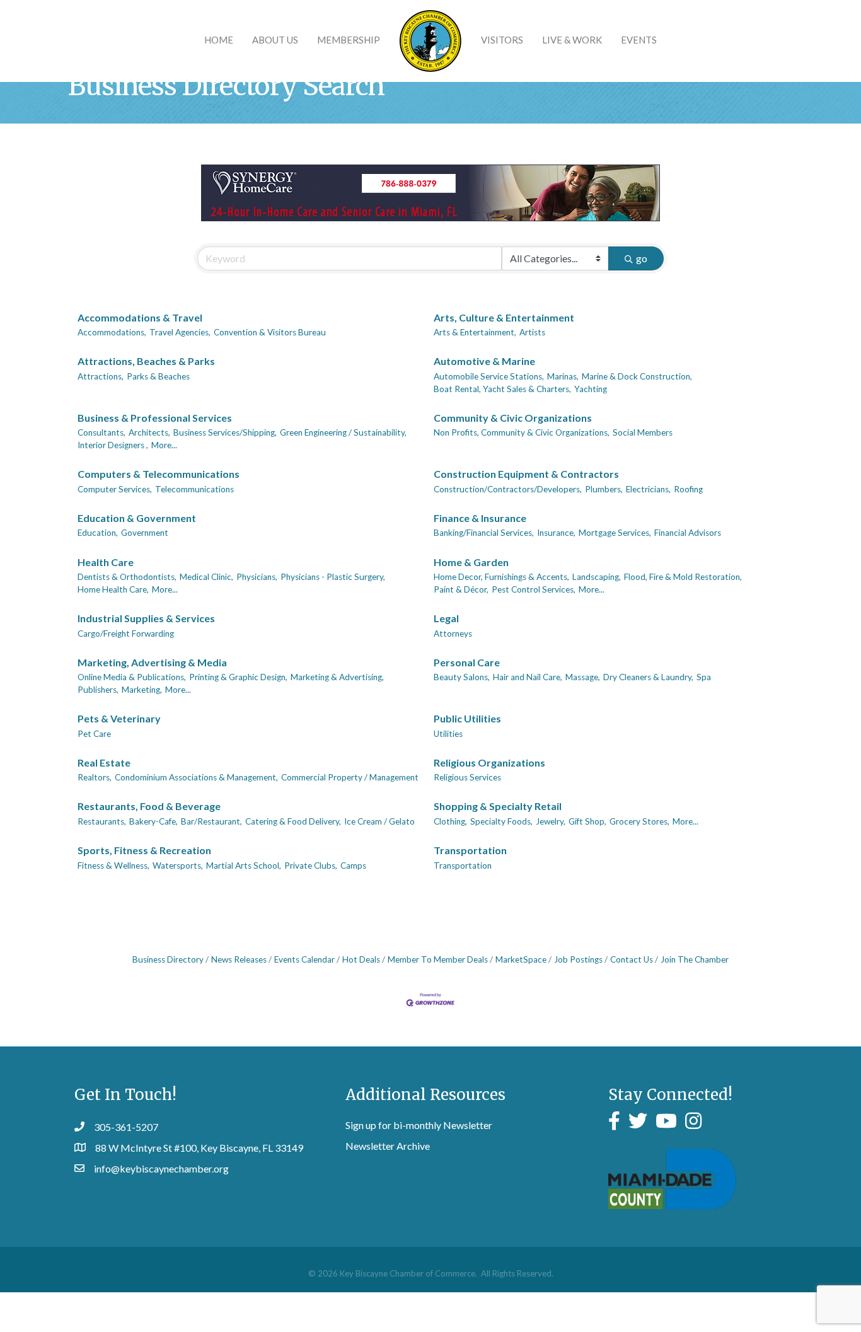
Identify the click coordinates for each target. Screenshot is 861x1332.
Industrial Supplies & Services (146, 618)
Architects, (149, 432)
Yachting (590, 389)
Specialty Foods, (501, 821)
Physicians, (256, 577)
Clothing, (450, 821)
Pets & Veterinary (119, 718)
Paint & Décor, (461, 589)
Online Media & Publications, (132, 677)
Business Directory (168, 959)
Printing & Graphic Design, (238, 677)
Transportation (470, 850)
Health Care (106, 562)
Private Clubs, (310, 865)
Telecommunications (194, 489)
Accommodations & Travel (140, 317)
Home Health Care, (113, 589)
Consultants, (101, 432)
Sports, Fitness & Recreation (144, 850)
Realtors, (95, 777)
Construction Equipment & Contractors (526, 474)
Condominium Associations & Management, (196, 777)
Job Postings (578, 959)
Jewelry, (550, 821)
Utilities (448, 734)
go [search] (641, 258)
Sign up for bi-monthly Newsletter (418, 1125)
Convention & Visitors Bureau (270, 332)
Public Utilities (467, 718)
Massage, (582, 677)
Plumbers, (604, 489)
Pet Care (94, 734)
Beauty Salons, (462, 677)
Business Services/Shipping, (225, 432)
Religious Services (467, 777)
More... (164, 445)
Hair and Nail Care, (527, 677)
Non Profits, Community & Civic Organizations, (522, 432)
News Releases (239, 959)
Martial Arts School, (243, 865)
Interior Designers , (113, 445)
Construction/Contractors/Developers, (508, 489)
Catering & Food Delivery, (293, 821)
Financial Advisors (687, 533)
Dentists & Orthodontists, (127, 577)
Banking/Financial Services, (484, 533)
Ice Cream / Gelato (379, 821)
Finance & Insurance (480, 518)
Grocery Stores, (639, 821)
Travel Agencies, (180, 332)
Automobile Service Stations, (489, 376)
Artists (532, 332)
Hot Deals (361, 959)
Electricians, (648, 489)
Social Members (643, 432)
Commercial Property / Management (350, 777)
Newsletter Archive (387, 1146)
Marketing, (142, 690)
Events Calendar (304, 959)
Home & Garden (471, 562)
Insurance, (556, 533)
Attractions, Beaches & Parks (146, 361)
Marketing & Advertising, (337, 677)
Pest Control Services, (533, 589)
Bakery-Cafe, (153, 821)
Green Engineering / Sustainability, (343, 432)
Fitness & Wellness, (113, 865)
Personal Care (467, 662)
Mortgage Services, (615, 533)
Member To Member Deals (438, 959)
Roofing (688, 489)
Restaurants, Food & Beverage (149, 806)
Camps (353, 865)
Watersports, (178, 865)
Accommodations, (112, 332)
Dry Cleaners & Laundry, (648, 677)
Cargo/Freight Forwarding (126, 633)
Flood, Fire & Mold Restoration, (683, 577)
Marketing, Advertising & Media (152, 662)
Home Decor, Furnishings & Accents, (501, 577)
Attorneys (453, 633)
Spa (703, 677)
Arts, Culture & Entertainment (504, 317)
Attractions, (101, 376)
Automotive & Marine (484, 361)
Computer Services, (115, 489)
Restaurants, (102, 821)
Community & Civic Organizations (513, 418)
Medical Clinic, (206, 577)
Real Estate (104, 762)
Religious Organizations (489, 762)
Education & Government (137, 518)
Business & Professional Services (155, 418)
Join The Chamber (695, 959)
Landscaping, (596, 577)
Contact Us (631, 959)
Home (218, 39)
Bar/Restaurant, (211, 821)
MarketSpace (520, 959)
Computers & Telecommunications (159, 474)
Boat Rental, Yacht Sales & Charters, (502, 389)
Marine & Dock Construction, (637, 376)
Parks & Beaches (158, 376)
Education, (98, 533)
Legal (446, 618)
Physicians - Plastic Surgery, (332, 577)
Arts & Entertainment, (475, 332)
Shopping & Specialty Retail (498, 806)
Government (144, 533)
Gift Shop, (587, 821)
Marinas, (563, 376)
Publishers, (98, 690)
